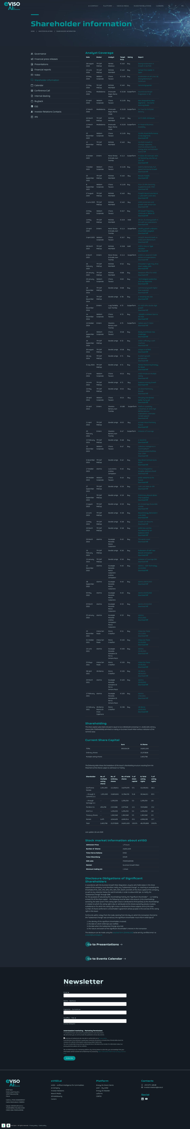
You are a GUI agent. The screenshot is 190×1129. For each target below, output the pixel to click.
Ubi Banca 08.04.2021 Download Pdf (143, 673)
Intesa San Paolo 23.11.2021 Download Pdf (144, 633)
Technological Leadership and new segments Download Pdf (147, 281)
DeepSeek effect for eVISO (147, 273)
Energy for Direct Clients (105, 1085)
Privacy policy (103, 1038)
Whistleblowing (56, 1096)
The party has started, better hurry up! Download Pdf (146, 400)
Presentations (41, 64)
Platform (107, 6)
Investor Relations (142, 6)
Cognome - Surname (72, 1009)
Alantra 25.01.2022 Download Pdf (143, 617)
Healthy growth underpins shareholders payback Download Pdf (147, 231)
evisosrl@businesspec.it (93, 935)
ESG (36, 106)
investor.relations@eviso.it (153, 1087)
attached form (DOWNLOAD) (123, 933)
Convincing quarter (145, 85)
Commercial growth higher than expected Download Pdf (147, 290)
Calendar (38, 85)
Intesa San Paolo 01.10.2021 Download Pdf (144, 642)
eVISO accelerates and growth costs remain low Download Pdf (147, 204)
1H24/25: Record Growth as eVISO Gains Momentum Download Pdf (147, 239)
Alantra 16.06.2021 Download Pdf (143, 651)
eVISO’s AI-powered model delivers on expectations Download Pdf (147, 257)
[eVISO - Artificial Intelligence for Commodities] (12, 6)
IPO (36, 117)
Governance (40, 53)
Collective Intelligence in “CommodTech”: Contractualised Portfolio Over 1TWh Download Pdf (147, 451)
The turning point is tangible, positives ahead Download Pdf (147, 471)
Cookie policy (42, 1125)
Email (66, 992)
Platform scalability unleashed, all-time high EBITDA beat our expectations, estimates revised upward (147, 411)
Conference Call (42, 90)
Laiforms (99, 1093)
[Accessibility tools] (8, 1125)
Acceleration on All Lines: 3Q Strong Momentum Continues (148, 78)
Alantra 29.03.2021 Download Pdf (143, 682)
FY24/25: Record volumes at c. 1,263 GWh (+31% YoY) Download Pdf (148, 195)
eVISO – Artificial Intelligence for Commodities (67, 1085)
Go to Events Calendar (105, 958)
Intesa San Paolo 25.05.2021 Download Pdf (144, 664)
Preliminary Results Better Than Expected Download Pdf (147, 497)
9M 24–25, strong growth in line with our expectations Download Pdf (148, 222)
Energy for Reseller (103, 1091)
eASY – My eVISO (102, 1088)
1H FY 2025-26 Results (146, 118)
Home (33, 31)
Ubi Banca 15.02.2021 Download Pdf (143, 709)
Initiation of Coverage (146, 431)
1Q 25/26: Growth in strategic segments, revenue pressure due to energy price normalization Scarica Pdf (148, 147)
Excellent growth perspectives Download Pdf (144, 358)
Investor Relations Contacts (47, 111)
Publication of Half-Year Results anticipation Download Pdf (146, 552)
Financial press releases (46, 59)
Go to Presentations (103, 944)
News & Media (123, 6)
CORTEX (99, 1096)
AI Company (93, 6)
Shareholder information (46, 80)
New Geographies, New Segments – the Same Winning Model (146, 102)
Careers (159, 6)
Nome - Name (70, 1001)
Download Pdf (143, 138)
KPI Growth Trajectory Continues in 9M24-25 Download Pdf (146, 213)
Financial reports (42, 69)
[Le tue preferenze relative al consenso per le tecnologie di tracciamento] (3, 1125)
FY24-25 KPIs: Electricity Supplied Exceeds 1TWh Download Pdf (146, 187)
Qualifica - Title (70, 1018)
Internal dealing (42, 96)
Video (37, 74)
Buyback (38, 101)
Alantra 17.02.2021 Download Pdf (143, 695)
